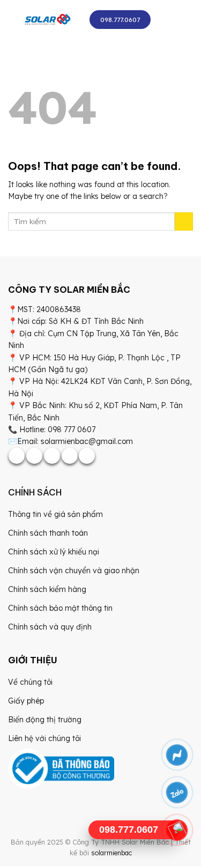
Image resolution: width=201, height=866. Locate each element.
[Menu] (169, 20)
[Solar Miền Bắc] (47, 20)
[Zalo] (177, 792)
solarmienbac (111, 852)
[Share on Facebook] (17, 456)
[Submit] (184, 221)
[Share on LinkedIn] (87, 456)
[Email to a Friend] (52, 456)
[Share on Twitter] (34, 456)
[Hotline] (177, 830)
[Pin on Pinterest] (70, 456)
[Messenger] (177, 755)
